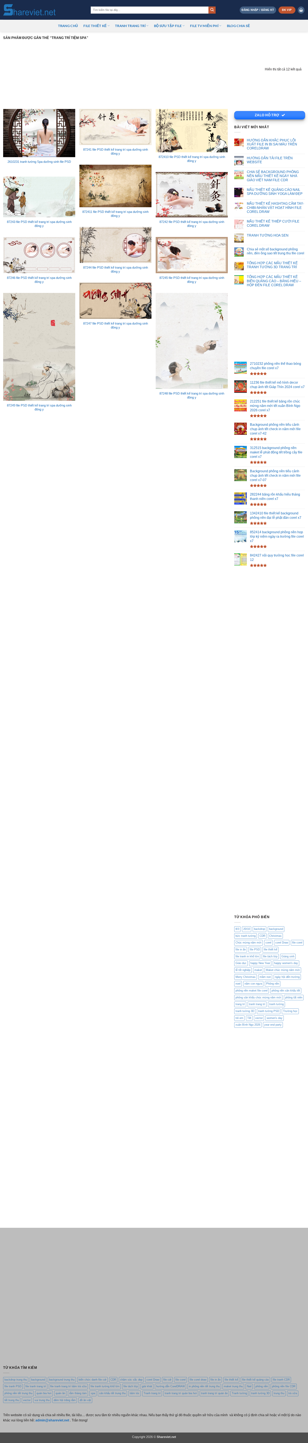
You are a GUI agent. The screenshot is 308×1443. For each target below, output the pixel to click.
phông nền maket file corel (252, 990)
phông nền (261, 1386)
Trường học (290, 1011)
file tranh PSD (12, 1386)
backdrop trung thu (15, 1379)
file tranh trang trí (35, 1386)
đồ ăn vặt (85, 1400)
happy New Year (260, 963)
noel (238, 983)
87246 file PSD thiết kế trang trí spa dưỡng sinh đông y (39, 279)
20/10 (246, 929)
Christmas (275, 935)
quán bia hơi (44, 1393)
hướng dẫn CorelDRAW (170, 1386)
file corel (297, 942)
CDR (262, 935)
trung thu (279, 1393)
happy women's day (286, 963)
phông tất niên (293, 997)
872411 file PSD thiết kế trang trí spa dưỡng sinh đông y (115, 213)
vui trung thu (42, 1400)
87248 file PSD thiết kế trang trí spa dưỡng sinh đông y (191, 395)
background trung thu (62, 1379)
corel (268, 942)
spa (93, 1393)
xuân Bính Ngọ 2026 (248, 1024)
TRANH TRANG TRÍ (130, 26)
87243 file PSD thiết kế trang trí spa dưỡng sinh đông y (39, 224)
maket (258, 970)
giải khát (147, 1386)
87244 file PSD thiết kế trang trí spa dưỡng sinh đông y (115, 269)
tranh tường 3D (245, 1011)
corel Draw (281, 942)
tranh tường (276, 1004)
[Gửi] (212, 10)
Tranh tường (239, 1393)
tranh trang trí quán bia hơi (181, 1393)
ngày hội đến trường (287, 976)
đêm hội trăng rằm (65, 1400)
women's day (274, 1018)
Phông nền (272, 983)
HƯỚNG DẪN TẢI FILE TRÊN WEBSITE (270, 160)
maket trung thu (233, 1386)
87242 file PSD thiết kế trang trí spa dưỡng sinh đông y (191, 224)
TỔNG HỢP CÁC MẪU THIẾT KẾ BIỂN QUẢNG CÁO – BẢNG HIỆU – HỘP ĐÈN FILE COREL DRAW (274, 281)
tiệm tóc (135, 1393)
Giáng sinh (287, 956)
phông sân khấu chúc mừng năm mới (258, 997)
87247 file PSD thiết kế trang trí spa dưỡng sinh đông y (115, 325)
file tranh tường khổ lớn (105, 1386)
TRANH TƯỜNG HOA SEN (268, 235)
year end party (273, 1024)
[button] (258, 9)
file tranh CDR (281, 1379)
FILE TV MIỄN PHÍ (204, 26)
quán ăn (60, 1393)
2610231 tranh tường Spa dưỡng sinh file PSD (39, 161)
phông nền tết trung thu (18, 1393)
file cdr (167, 1379)
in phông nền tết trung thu (204, 1386)
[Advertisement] (134, 71)
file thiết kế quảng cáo (255, 1379)
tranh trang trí (257, 1004)
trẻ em (239, 1018)
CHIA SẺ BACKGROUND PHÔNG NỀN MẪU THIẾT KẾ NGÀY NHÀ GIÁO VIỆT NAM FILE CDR (273, 176)
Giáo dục (241, 963)
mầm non (265, 976)
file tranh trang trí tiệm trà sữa (68, 1386)
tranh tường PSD (268, 1011)
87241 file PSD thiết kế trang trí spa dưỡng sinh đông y (115, 151)
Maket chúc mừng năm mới (283, 970)
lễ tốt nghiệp (243, 970)
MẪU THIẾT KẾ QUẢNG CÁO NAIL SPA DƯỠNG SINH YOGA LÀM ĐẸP (275, 191)
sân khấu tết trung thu (112, 1393)
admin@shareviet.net (52, 1420)
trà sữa (292, 1393)
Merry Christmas (246, 976)
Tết (249, 1018)
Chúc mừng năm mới (248, 942)
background (276, 929)
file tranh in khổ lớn (247, 956)
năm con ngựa (253, 983)
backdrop (259, 929)
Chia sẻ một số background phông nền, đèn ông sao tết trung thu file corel (275, 251)
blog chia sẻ (238, 26)
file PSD (255, 949)
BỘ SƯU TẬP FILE (168, 26)
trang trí (240, 1004)
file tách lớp (270, 956)
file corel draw (198, 1379)
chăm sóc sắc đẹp (131, 1379)
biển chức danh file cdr (92, 1379)
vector (259, 1018)
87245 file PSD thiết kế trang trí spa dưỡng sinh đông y (191, 279)
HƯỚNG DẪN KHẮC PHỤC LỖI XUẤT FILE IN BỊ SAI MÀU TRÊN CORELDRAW (272, 144)
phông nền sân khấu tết (286, 990)
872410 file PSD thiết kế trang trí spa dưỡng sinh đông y (192, 159)
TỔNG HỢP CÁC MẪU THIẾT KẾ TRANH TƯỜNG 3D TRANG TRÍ (272, 265)
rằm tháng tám (78, 1393)
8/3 (237, 929)
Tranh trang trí (152, 1393)
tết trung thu (11, 1400)
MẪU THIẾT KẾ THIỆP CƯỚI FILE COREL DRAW (273, 223)
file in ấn (241, 949)
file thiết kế (95, 26)
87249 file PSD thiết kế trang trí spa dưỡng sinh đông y (39, 407)
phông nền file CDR (283, 1386)
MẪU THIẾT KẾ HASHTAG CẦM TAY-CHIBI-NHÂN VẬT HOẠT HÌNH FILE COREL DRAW (275, 208)
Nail (249, 1386)
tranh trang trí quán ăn (214, 1393)
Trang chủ (68, 26)
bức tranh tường (246, 935)
